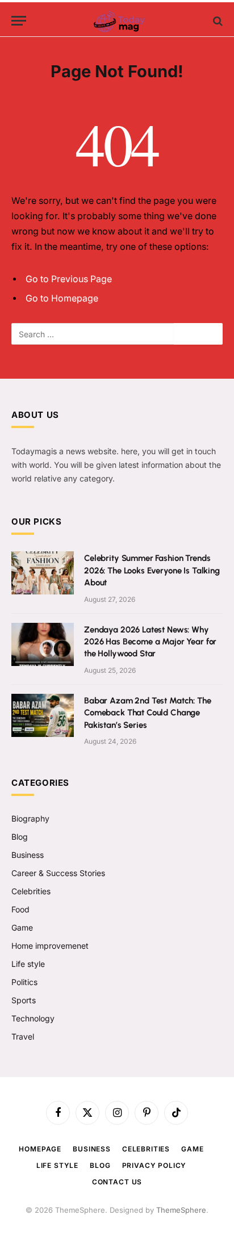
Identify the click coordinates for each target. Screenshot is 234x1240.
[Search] (217, 20)
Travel (22, 1036)
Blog (19, 836)
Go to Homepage (62, 298)
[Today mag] (117, 20)
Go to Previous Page (69, 279)
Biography (30, 818)
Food (20, 909)
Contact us (117, 1182)
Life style (28, 964)
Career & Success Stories (58, 873)
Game (22, 927)
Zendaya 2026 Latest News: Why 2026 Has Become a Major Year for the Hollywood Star (150, 642)
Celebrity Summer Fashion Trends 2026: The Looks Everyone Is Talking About (152, 570)
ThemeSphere (181, 1209)
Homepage (40, 1149)
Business (27, 855)
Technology (33, 1018)
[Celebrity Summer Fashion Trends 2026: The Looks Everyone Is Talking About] (42, 572)
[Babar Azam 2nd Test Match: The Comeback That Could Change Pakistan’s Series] (42, 715)
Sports (23, 1000)
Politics (24, 982)
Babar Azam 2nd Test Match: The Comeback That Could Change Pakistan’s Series (147, 713)
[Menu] (18, 20)
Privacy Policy (154, 1165)
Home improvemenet (50, 945)
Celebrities (31, 891)
